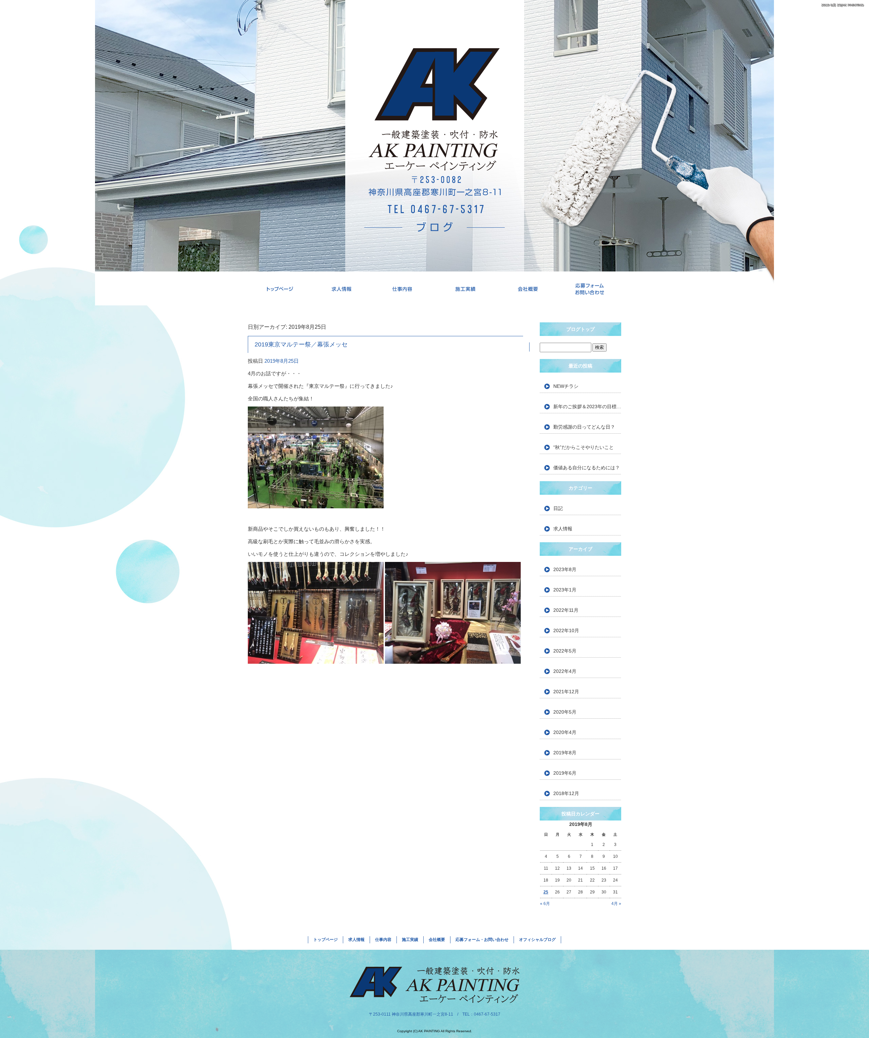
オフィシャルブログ (537, 939)
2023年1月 (564, 589)
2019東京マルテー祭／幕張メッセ (301, 344)
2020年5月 (564, 712)
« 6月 (545, 903)
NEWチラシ (565, 386)
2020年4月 (564, 732)
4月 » (616, 903)
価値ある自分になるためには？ (586, 467)
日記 (558, 508)
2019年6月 (564, 773)
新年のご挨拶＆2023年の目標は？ (587, 406)
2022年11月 (565, 610)
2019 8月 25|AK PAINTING (842, 5)
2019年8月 (564, 752)
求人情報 (341, 288)
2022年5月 (564, 651)
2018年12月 (566, 793)
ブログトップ (580, 329)
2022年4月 (564, 671)
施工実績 (465, 288)
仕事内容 (403, 288)
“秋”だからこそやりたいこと (583, 447)
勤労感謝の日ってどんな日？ (584, 427)
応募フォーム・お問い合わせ (590, 288)
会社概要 (528, 288)
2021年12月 (566, 691)
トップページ (279, 288)
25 (545, 892)
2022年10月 (566, 630)
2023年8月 (564, 569)
